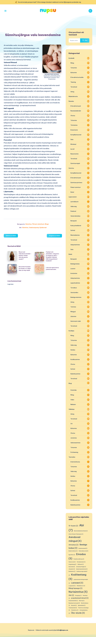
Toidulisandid (73, 607)
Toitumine (73, 68)
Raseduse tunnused (74, 603)
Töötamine (73, 125)
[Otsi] (90, 11)
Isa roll (72, 149)
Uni (71, 423)
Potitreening (74, 452)
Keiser (72, 192)
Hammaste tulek (75, 321)
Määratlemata (73, 96)
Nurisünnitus (78, 591)
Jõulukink (72, 569)
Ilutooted (72, 566)
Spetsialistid (81, 605)
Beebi (70, 254)
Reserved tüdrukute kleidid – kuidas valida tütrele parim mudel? (25, 255)
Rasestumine (74, 154)
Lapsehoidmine (75, 283)
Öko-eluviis (78, 613)
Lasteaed (77, 583)
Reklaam (73, 404)
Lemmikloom (74, 202)
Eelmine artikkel (11, 235)
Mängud (73, 311)
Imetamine (73, 273)
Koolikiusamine (75, 359)
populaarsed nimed (79, 598)
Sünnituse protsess (76, 182)
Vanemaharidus (75, 216)
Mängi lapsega (75, 588)
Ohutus (72, 115)
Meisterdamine (75, 235)
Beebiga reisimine (75, 297)
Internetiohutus (75, 462)
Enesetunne (74, 130)
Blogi (47, 224)
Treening (73, 82)
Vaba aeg (73, 206)
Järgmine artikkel (54, 235)
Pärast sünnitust (38, 224)
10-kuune (73, 526)
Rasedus (71, 101)
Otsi (85, 40)
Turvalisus (73, 288)
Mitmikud (73, 144)
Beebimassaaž (83, 548)
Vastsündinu (74, 292)
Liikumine (73, 316)
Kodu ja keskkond (75, 225)
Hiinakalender (81, 562)
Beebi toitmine (73, 551)
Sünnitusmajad (75, 163)
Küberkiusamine (75, 374)
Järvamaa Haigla (81, 566)
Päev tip (81, 600)
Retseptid (73, 221)
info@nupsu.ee (62, 630)
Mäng (72, 63)
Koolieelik (71, 58)
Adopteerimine (75, 245)
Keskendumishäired (81, 569)
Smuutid (74, 605)
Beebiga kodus (75, 264)
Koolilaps (71, 331)
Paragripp (78, 595)
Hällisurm (81, 564)
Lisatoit (72, 268)
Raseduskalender (75, 111)
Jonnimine (73, 438)
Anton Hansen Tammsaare (76, 534)
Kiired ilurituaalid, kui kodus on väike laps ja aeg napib (25, 268)
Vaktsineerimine (75, 443)
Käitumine (73, 72)
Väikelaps (72, 409)
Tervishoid (73, 87)
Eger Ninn (72, 554)
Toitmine (73, 307)
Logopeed (72, 585)
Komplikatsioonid (75, 135)
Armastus (73, 545)
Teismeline (72, 457)
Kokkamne (72, 571)
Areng (72, 92)
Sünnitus (28, 224)
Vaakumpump (34, 227)
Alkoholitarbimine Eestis (81, 531)
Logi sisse (10, 284)
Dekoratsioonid (83, 551)
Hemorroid (72, 562)
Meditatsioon (81, 585)
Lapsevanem (73, 197)
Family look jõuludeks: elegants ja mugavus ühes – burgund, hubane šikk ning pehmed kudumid (52, 256)
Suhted (72, 230)
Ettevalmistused (75, 106)
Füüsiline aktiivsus (79, 559)
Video (72, 400)
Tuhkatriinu (74, 610)
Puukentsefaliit (73, 600)
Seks (71, 139)
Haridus (72, 350)
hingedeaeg (72, 564)
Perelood (73, 211)
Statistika (73, 390)
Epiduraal (43, 227)
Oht (71, 595)
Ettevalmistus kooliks (77, 77)
